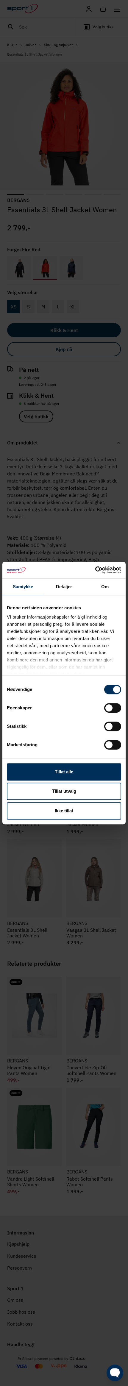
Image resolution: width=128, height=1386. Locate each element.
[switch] (112, 708)
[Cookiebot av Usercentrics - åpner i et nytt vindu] (95, 570)
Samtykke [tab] (23, 586)
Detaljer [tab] (64, 586)
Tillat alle (64, 771)
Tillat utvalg (64, 791)
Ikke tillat (64, 810)
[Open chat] (115, 1373)
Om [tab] (105, 586)
